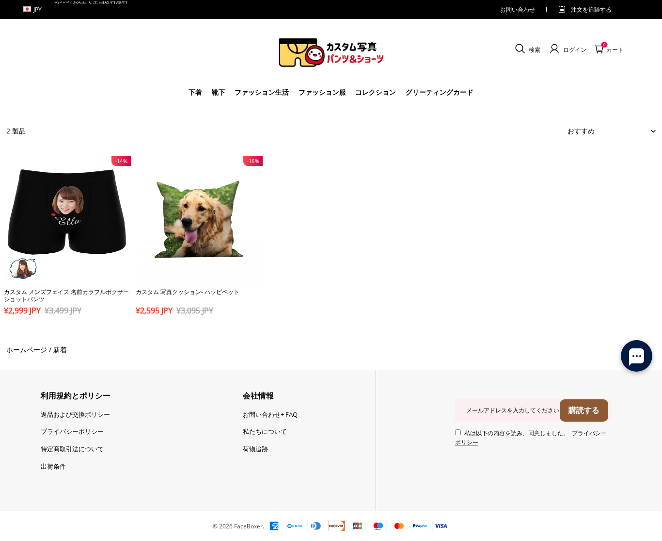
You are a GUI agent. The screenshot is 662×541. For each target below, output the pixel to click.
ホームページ (26, 349)
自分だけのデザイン (67, 327)
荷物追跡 (255, 448)
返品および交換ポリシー (75, 414)
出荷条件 (53, 466)
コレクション (375, 92)
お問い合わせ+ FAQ (270, 414)
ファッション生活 (262, 92)
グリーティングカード (439, 92)
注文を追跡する (591, 9)
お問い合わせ (517, 9)
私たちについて (265, 431)
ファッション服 (322, 92)
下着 (195, 92)
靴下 (218, 92)
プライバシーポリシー (72, 431)
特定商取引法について (72, 448)
